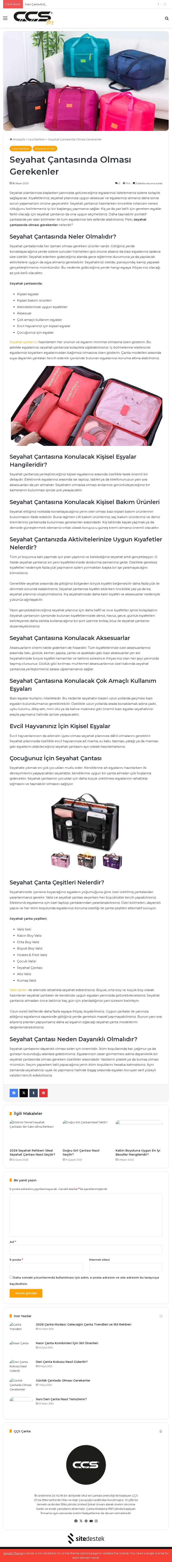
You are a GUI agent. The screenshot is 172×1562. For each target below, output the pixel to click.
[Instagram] (96, 1521)
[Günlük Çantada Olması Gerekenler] (21, 1386)
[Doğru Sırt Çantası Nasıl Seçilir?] (86, 1133)
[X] (24, 1093)
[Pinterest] (43, 1093)
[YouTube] (91, 1521)
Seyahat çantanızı (24, 342)
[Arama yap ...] (167, 20)
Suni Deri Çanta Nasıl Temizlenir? (61, 1399)
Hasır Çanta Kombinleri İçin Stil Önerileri (67, 1343)
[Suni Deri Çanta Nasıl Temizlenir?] (21, 1405)
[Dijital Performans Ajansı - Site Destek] (86, 1538)
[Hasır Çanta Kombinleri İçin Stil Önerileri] (21, 1349)
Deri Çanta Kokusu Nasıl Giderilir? (47, 4)
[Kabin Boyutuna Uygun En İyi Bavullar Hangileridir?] (139, 1133)
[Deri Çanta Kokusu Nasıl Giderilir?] (21, 1367)
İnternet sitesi (99, 1259)
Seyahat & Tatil (45, 148)
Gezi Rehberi (36, 139)
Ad (13, 1241)
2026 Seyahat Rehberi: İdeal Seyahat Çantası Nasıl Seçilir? (32, 1152)
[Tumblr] (33, 1093)
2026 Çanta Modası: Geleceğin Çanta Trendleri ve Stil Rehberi (83, 1324)
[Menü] (5, 20)
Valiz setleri (18, 990)
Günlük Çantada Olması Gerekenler (63, 1380)
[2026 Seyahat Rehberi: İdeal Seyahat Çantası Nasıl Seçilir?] (33, 1133)
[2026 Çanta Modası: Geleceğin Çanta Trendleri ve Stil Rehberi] (21, 1330)
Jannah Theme (13, 1553)
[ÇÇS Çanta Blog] (33, 18)
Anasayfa (18, 139)
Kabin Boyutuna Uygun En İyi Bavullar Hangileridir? (138, 1152)
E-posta (16, 1259)
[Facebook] (14, 1093)
